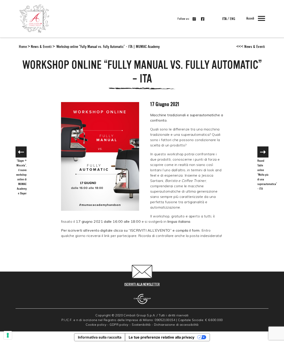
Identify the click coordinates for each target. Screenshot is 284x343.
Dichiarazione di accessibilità (176, 325)
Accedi (250, 18)
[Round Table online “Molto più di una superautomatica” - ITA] (262, 152)
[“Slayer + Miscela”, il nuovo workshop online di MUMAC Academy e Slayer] (21, 152)
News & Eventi (41, 47)
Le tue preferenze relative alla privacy (161, 337)
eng (232, 19)
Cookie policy (96, 325)
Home (23, 47)
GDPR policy (119, 325)
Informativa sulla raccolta (99, 337)
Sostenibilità (141, 325)
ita (224, 19)
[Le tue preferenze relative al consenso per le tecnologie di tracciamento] (8, 335)
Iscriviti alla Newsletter (142, 284)
